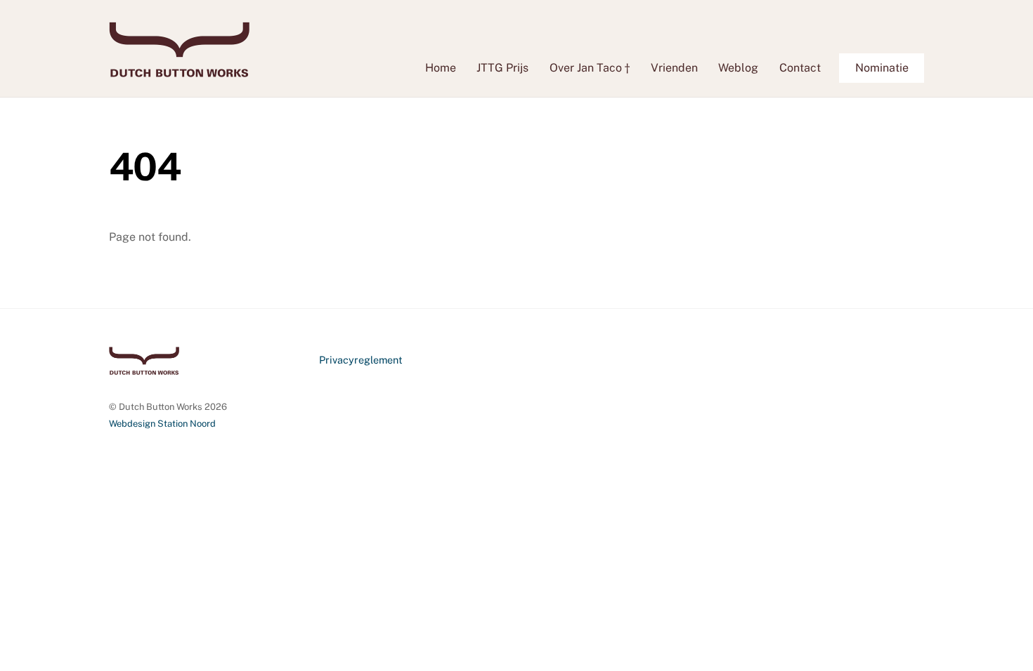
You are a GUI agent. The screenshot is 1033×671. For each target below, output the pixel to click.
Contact (800, 67)
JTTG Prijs (502, 67)
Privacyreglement (361, 360)
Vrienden (674, 67)
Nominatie (882, 67)
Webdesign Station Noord (162, 423)
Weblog (738, 67)
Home (440, 67)
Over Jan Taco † (590, 67)
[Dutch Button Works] (179, 70)
